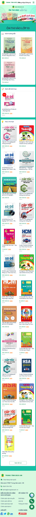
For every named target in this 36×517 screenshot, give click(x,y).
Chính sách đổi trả (6, 501)
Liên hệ (20, 501)
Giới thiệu (21, 498)
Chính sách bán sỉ (6, 506)
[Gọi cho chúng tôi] (31, 501)
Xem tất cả (18, 463)
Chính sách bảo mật (7, 504)
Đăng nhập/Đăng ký (24, 2)
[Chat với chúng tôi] (31, 506)
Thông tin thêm (23, 504)
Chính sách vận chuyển (8, 498)
